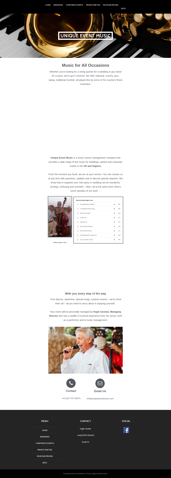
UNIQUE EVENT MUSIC (85, 36)
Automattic (103, 474)
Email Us (100, 391)
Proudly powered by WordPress (74, 474)
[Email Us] (100, 383)
